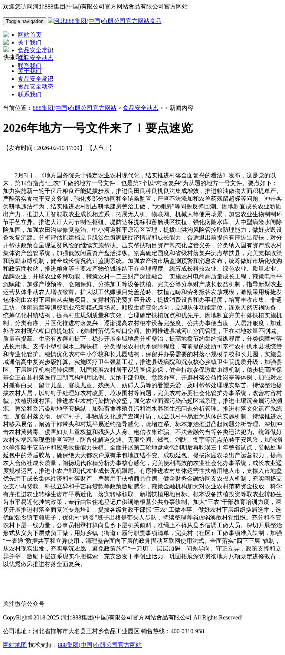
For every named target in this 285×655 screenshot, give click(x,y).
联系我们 (30, 94)
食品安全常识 (35, 79)
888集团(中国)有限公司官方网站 (75, 108)
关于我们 (30, 71)
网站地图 (15, 645)
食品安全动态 (35, 86)
